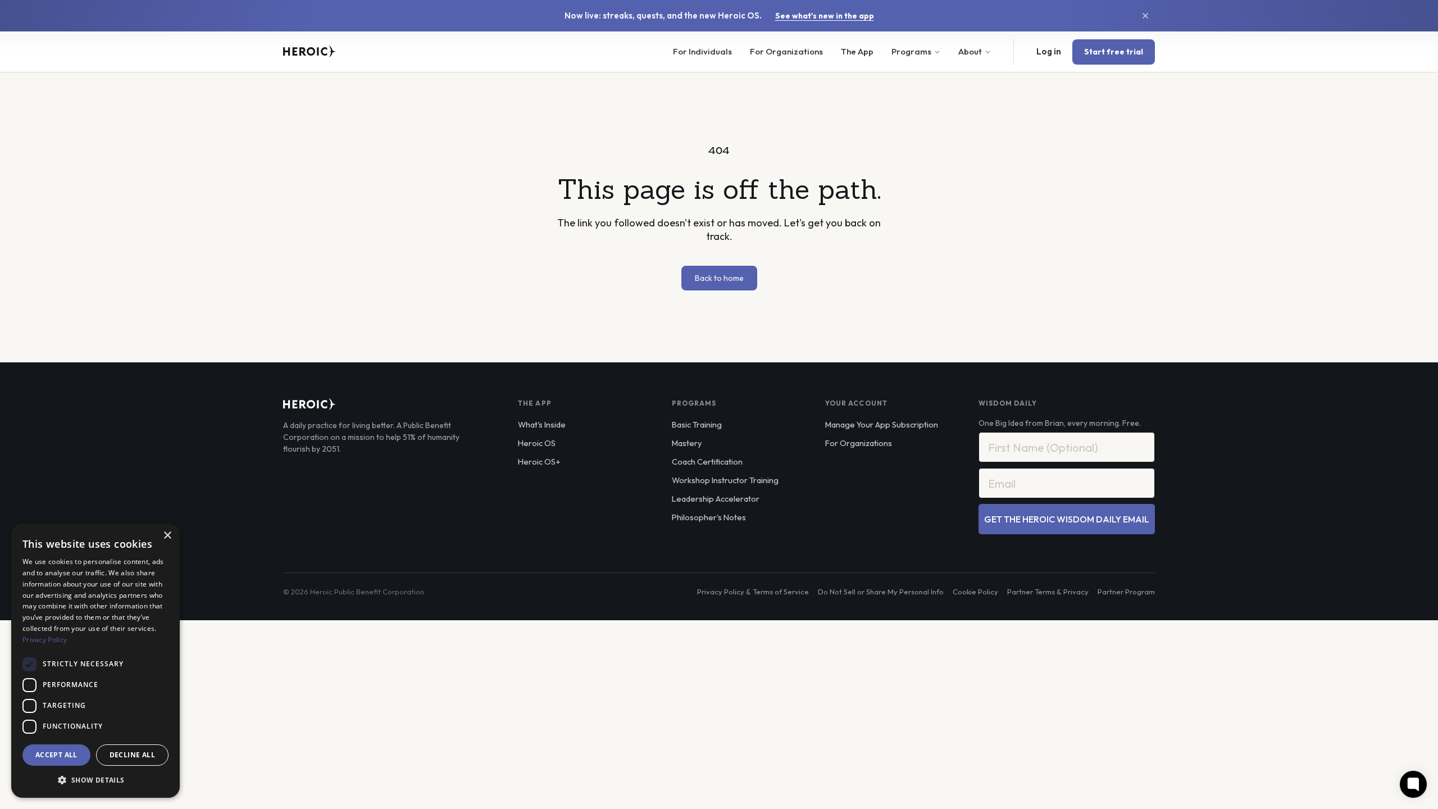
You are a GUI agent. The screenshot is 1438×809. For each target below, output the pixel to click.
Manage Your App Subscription (881, 424)
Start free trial (1113, 52)
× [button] (167, 535)
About (970, 51)
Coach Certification (707, 461)
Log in (1048, 51)
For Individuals (702, 51)
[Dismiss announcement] (1145, 15)
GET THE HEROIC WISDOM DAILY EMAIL (1066, 519)
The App (857, 51)
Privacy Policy (44, 639)
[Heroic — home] (309, 52)
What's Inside (542, 424)
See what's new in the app (824, 16)
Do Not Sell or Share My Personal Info (881, 591)
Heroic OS (537, 443)
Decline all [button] (132, 755)
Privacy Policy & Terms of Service (753, 591)
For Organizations (786, 51)
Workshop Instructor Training (725, 480)
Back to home (719, 278)
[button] (95, 780)
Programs (911, 51)
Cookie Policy (975, 591)
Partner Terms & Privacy (1048, 591)
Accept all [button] (56, 755)
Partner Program (1126, 591)
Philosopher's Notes (709, 517)
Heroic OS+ (539, 461)
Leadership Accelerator (715, 498)
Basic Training (697, 424)
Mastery (687, 443)
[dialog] (95, 661)
